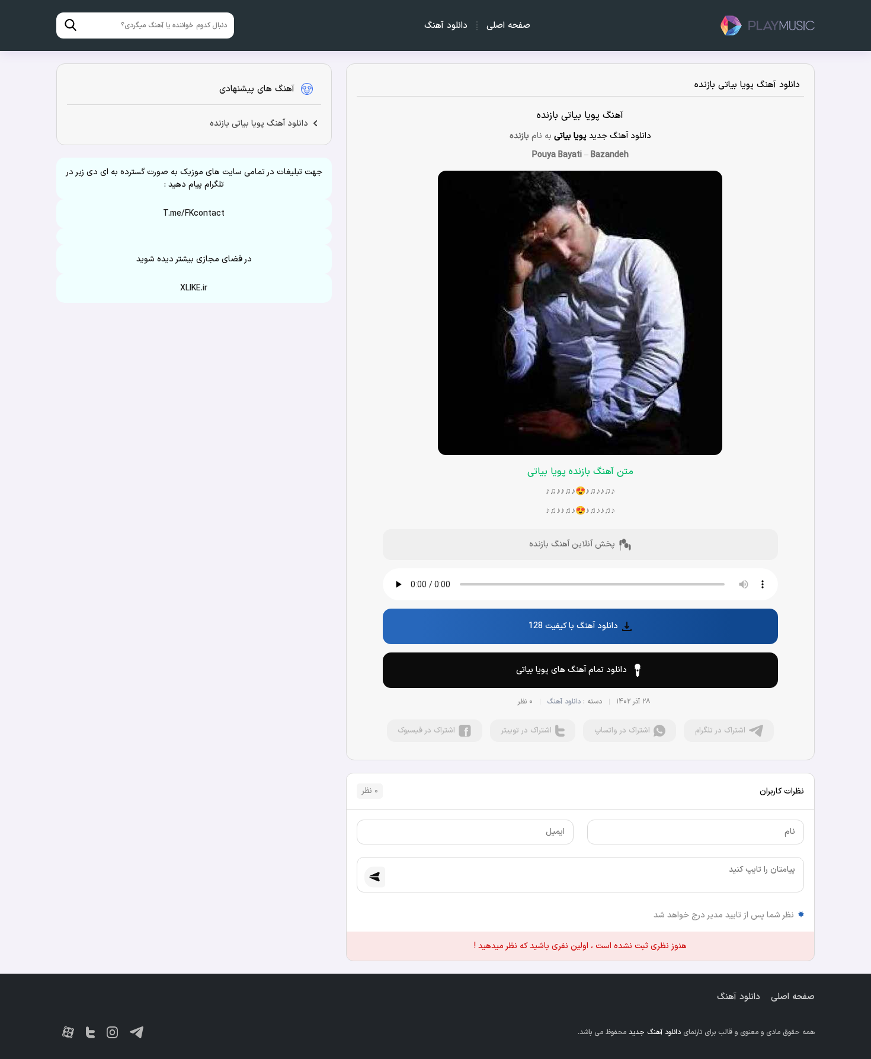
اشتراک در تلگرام (720, 731)
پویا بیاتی (570, 136)
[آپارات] (68, 1032)
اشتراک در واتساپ (622, 731)
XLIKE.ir (193, 288)
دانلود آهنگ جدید (767, 25)
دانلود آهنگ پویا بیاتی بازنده (747, 85)
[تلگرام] (136, 1032)
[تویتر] (90, 1032)
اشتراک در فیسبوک (426, 731)
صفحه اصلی (508, 26)
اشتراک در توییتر (526, 731)
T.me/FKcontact (194, 213)
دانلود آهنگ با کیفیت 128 (573, 626)
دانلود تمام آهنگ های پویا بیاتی (571, 670)
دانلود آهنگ (445, 26)
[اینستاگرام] (112, 1032)
